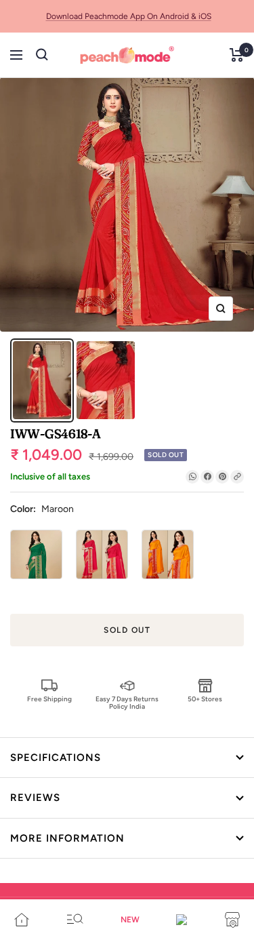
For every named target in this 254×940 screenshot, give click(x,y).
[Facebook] (207, 477)
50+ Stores (205, 698)
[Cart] (237, 55)
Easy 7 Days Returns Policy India (127, 702)
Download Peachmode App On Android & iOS (128, 16)
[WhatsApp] (192, 477)
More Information (67, 838)
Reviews (35, 797)
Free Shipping (49, 698)
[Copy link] (237, 477)
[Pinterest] (222, 477)
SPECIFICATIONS (55, 757)
